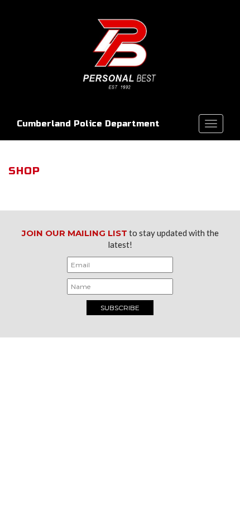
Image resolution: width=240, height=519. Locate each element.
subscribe (120, 307)
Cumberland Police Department (88, 124)
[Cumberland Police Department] (120, 53)
